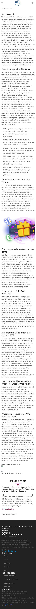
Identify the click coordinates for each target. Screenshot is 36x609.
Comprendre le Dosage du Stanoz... (12, 473)
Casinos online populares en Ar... (11, 464)
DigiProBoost (7, 605)
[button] (4, 531)
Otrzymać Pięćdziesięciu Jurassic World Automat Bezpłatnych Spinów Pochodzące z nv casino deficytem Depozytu (18, 489)
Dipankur (25, 17)
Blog (8, 8)
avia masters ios (22, 26)
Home (3, 8)
